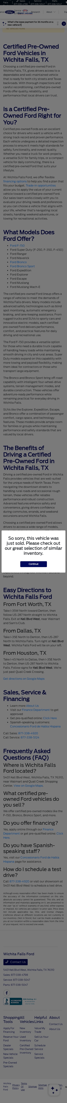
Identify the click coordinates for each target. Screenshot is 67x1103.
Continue (33, 564)
